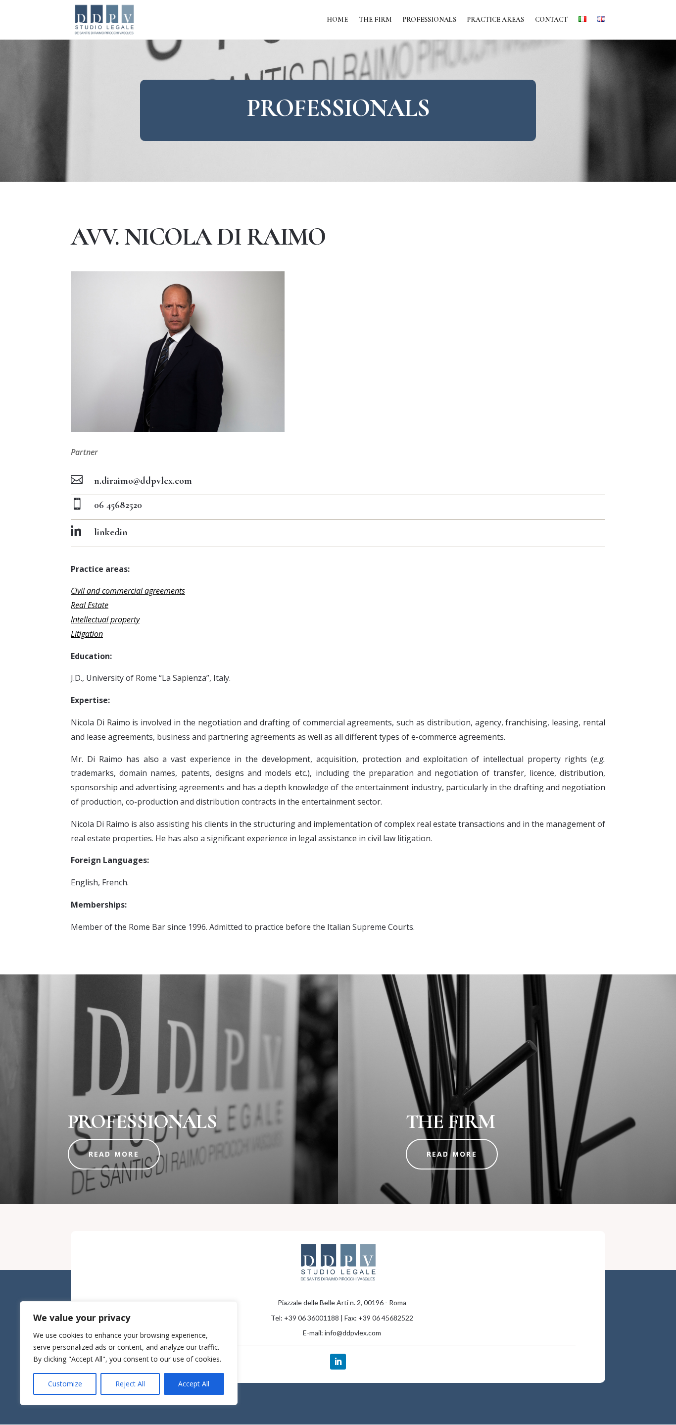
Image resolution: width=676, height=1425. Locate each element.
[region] (129, 1353)
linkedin (111, 532)
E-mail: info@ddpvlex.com (342, 1332)
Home (337, 20)
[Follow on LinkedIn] (338, 1362)
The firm (375, 20)
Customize (65, 1383)
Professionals (429, 20)
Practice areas (495, 20)
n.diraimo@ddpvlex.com (143, 481)
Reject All (130, 1383)
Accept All (193, 1383)
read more (114, 1154)
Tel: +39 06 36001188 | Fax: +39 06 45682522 (342, 1318)
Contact (551, 20)
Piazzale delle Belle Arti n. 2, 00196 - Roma (342, 1302)
